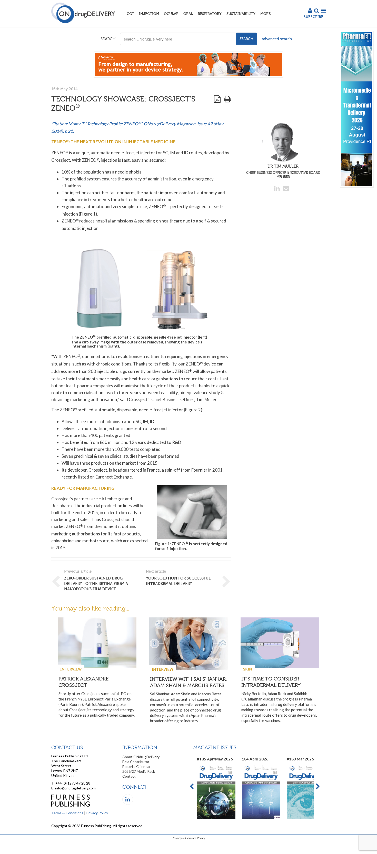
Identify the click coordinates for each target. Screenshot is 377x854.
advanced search (277, 39)
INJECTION (149, 13)
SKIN (247, 669)
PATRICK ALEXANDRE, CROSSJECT (84, 682)
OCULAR (171, 13)
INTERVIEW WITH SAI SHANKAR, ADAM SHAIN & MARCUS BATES (188, 682)
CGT (130, 13)
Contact (129, 776)
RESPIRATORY (210, 13)
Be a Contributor (135, 761)
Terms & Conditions (67, 813)
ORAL (188, 13)
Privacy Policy (97, 813)
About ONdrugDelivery (141, 757)
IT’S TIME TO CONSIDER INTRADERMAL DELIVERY (271, 682)
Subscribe (313, 16)
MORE (265, 13)
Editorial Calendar (136, 766)
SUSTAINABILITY (240, 13)
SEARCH (108, 39)
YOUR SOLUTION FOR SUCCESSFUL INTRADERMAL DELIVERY (178, 581)
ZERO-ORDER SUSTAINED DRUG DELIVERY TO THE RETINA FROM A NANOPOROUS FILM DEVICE (96, 583)
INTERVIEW (71, 669)
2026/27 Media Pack (138, 771)
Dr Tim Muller (283, 171)
